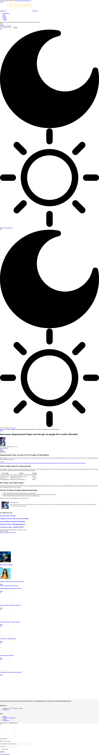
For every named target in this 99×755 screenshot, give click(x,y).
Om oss (4, 719)
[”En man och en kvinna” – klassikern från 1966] (5, 619)
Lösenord (2, 746)
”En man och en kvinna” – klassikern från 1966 (11, 527)
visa (5, 452)
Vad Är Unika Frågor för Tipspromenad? (38, 463)
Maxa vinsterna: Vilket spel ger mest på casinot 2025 (11, 672)
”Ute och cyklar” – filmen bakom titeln (8, 638)
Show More (8, 26)
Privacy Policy (19, 0)
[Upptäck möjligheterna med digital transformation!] (9, 585)
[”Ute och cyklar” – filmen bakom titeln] (5, 635)
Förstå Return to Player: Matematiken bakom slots (12, 524)
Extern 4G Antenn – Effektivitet (8, 515)
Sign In (14, 428)
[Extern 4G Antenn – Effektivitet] (5, 561)
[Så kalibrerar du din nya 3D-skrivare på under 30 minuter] (5, 578)
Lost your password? (5, 754)
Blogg (1, 430)
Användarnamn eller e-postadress (7, 743)
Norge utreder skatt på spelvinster (7, 655)
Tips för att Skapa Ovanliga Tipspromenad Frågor (74, 463)
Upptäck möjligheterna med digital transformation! (12, 521)
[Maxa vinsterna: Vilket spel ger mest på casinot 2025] (5, 669)
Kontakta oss (6, 709)
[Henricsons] (19, 10)
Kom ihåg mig (4, 749)
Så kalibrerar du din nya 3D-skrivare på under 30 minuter (14, 518)
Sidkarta (5, 716)
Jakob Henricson (4, 448)
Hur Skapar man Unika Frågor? (55, 463)
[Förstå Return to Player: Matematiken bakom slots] (5, 602)
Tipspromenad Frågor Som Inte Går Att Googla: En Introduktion (14, 463)
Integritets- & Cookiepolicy (9, 717)
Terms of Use (28, 0)
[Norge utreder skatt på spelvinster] (5, 652)
